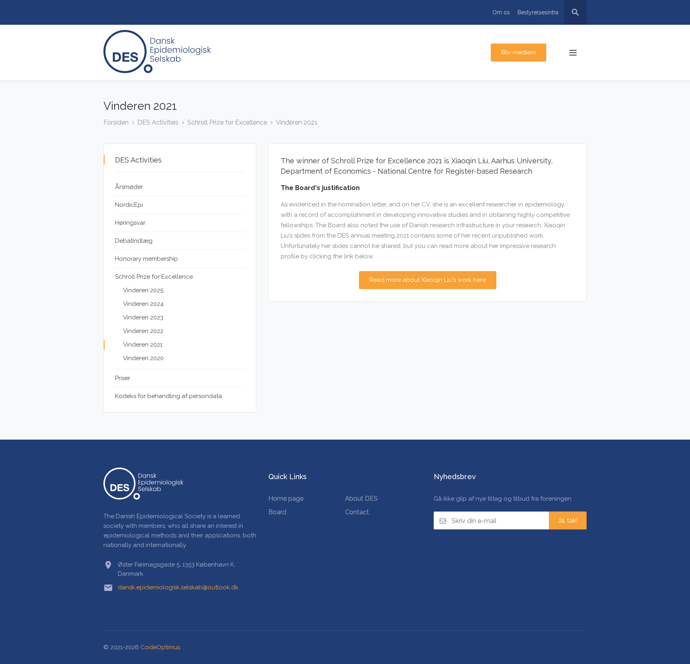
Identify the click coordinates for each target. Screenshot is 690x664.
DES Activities (157, 122)
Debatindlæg (134, 240)
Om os (501, 12)
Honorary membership (146, 258)
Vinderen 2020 (143, 358)
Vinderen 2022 (143, 331)
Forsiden (116, 122)
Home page (285, 498)
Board (277, 512)
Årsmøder (129, 186)
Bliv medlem (518, 52)
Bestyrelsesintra (538, 12)
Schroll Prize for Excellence (227, 122)
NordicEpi (129, 204)
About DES (361, 498)
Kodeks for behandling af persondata (168, 396)
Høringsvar (130, 222)
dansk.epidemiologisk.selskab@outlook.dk (178, 587)
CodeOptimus (160, 647)
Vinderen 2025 (143, 290)
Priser (122, 378)
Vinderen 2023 (143, 317)
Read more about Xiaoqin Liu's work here (427, 279)
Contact (357, 512)
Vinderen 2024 (143, 303)
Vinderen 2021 (296, 122)
